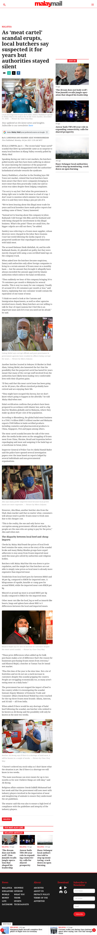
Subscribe (79, 914)
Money (5, 898)
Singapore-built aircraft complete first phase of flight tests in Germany (26, 930)
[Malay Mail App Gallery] (61, 893)
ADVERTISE (39, 901)
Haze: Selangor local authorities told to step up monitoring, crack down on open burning (44, 857)
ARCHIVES (39, 888)
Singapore (14, 927)
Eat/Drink (7, 904)
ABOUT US (39, 891)
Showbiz (18, 888)
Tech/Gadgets (21, 904)
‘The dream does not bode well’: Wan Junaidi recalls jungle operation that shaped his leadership (9, 859)
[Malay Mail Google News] (65, 893)
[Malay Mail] (48, 7)
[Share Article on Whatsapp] (9, 74)
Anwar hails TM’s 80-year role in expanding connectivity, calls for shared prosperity (27, 857)
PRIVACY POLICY (42, 894)
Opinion (18, 891)
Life (4, 901)
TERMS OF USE (41, 898)
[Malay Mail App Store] (60, 889)
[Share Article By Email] (4, 74)
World (5, 894)
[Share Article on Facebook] (18, 74)
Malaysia (62, 927)
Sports (17, 901)
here (31, 125)
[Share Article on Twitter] (13, 74)
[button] (47, 132)
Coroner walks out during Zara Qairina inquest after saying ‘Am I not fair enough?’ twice (76, 931)
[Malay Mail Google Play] (65, 889)
